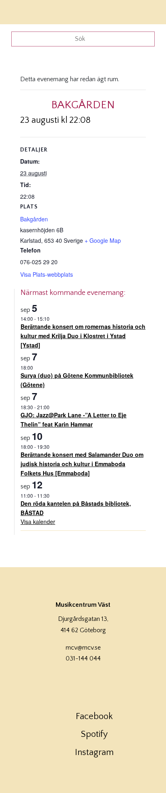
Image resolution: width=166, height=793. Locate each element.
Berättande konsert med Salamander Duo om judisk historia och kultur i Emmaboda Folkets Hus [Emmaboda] (82, 463)
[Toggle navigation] (149, 11)
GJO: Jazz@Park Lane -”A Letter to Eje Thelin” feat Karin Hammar (74, 419)
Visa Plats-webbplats (46, 274)
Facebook (94, 716)
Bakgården (34, 219)
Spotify (94, 734)
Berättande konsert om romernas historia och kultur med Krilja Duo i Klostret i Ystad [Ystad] (83, 335)
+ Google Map (103, 240)
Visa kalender (38, 521)
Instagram (94, 752)
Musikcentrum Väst (29, 11)
